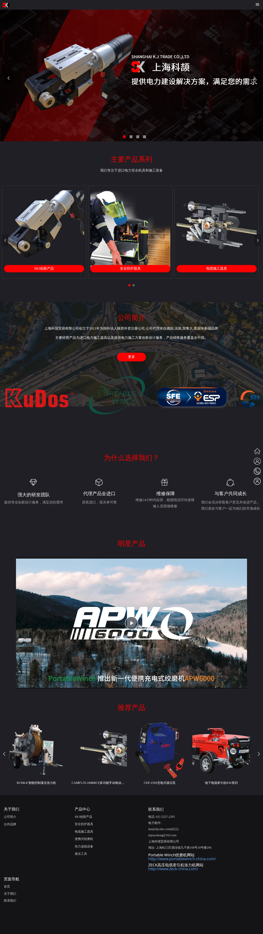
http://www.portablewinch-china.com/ (182, 858)
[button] (257, 5)
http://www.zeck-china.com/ (173, 868)
